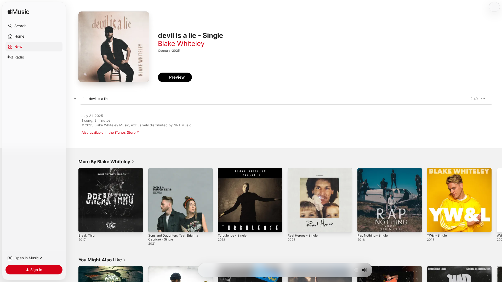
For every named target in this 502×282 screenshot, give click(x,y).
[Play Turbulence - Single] (224, 226)
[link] (106, 161)
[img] (18, 12)
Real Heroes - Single (304, 170)
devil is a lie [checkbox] (98, 99)
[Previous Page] (73, 200)
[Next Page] (496, 200)
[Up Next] (356, 270)
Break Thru (87, 170)
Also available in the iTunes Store (109, 132)
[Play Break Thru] (85, 226)
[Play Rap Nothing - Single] (364, 226)
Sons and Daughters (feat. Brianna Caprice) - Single (176, 172)
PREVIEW (472, 98)
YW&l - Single (438, 170)
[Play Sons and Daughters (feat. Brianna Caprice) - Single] (155, 226)
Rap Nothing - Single (374, 170)
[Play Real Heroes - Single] (294, 226)
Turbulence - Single (234, 170)
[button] (34, 25)
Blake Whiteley (181, 43)
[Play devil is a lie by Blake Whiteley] (83, 99)
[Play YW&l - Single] (433, 226)
